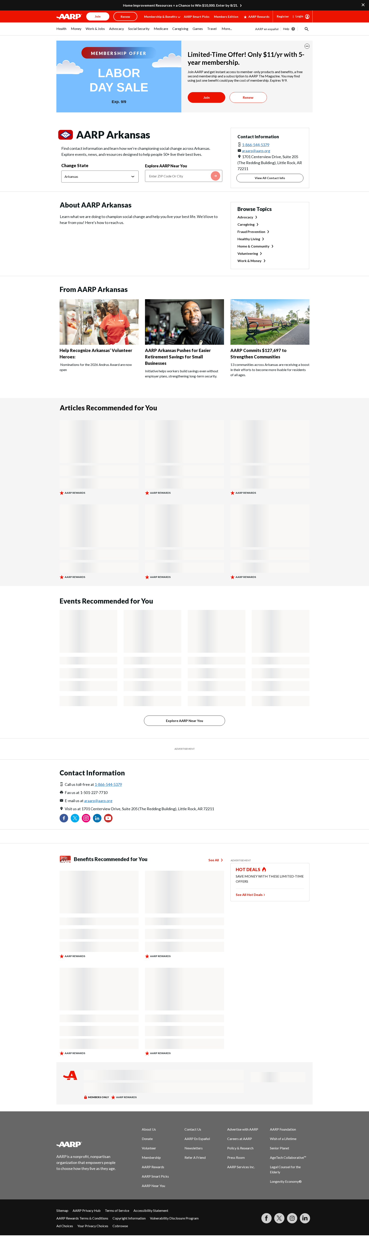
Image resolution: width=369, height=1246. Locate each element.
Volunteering (247, 253)
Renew (248, 97)
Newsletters (193, 1148)
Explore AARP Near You (166, 165)
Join (206, 97)
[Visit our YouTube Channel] (108, 818)
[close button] (307, 46)
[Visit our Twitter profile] (75, 818)
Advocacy (245, 217)
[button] (306, 28)
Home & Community (253, 246)
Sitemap (62, 1210)
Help (286, 29)
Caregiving (246, 224)
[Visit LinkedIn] (305, 1218)
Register (283, 16)
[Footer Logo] (86, 1144)
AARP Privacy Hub (87, 1210)
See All (213, 860)
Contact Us (192, 1129)
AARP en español (266, 29)
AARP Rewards (258, 16)
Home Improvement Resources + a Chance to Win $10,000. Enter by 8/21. (180, 5)
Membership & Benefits (160, 16)
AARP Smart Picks (196, 16)
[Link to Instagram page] (86, 818)
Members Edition (226, 16)
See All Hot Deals (249, 895)
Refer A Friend (195, 1157)
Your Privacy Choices (92, 1226)
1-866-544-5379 (255, 144)
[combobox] (183, 176)
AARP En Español (197, 1139)
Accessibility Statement (150, 1210)
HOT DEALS (248, 869)
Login (299, 16)
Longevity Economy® (286, 1181)
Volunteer (149, 1148)
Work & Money (249, 261)
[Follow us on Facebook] (64, 818)
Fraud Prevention (251, 232)
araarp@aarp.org (256, 150)
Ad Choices (64, 1226)
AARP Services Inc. (241, 1167)
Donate (147, 1139)
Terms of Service (117, 1210)
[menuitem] (61, 31)
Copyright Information (129, 1218)
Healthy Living (248, 239)
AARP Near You (153, 1186)
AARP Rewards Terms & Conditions (82, 1218)
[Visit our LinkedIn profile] (97, 818)
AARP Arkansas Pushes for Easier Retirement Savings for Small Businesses (178, 357)
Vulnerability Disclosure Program (174, 1218)
